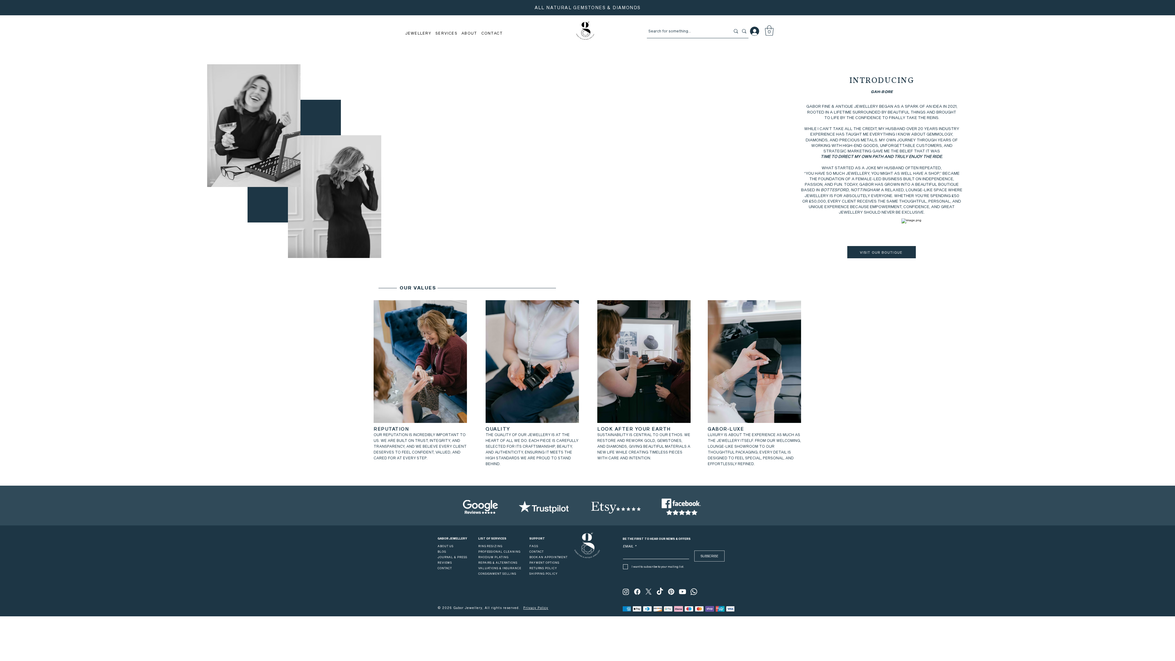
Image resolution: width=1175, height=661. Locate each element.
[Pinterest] (671, 592)
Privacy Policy (535, 608)
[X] (648, 592)
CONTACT (536, 551)
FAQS (533, 546)
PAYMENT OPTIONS (544, 562)
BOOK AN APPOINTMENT (548, 557)
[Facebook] (637, 592)
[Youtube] (682, 592)
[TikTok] (660, 592)
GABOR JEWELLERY (452, 538)
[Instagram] (626, 592)
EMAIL (629, 546)
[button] (418, 33)
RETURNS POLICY (543, 568)
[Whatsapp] (694, 592)
